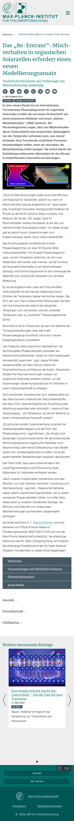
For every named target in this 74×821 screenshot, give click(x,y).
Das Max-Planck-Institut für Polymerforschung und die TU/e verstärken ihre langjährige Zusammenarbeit (39, 697)
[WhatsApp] (33, 91)
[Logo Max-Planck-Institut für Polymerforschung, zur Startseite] (31, 12)
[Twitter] (26, 91)
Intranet (37, 773)
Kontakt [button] (9, 600)
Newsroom (15, 561)
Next (69, 700)
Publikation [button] (11, 622)
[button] (68, 186)
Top (66, 768)
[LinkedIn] (12, 91)
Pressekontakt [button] (13, 611)
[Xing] (40, 91)
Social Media (16, 585)
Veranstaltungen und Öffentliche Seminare (35, 569)
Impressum (19, 806)
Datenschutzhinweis (49, 806)
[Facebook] (5, 91)
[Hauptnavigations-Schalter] (67, 13)
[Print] (54, 91)
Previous (4, 700)
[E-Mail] (47, 91)
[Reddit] (19, 91)
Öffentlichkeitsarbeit (21, 577)
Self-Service (37, 781)
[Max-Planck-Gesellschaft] (22, 796)
